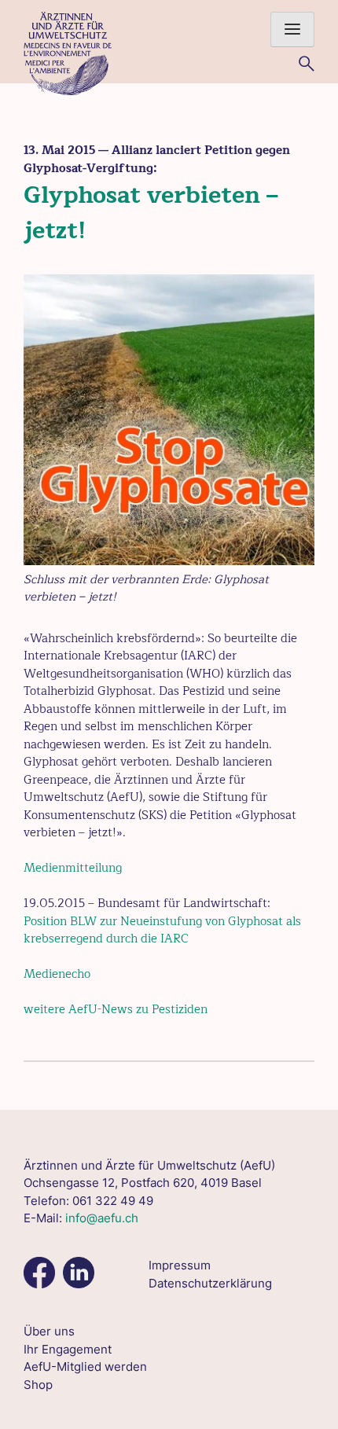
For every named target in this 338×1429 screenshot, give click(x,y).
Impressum (180, 1265)
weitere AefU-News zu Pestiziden (116, 1009)
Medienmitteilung (73, 868)
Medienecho (57, 974)
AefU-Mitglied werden (85, 1366)
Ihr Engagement (68, 1349)
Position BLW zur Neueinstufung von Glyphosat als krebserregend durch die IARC (162, 931)
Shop (38, 1384)
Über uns (49, 1331)
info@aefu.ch (101, 1217)
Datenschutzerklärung (210, 1283)
